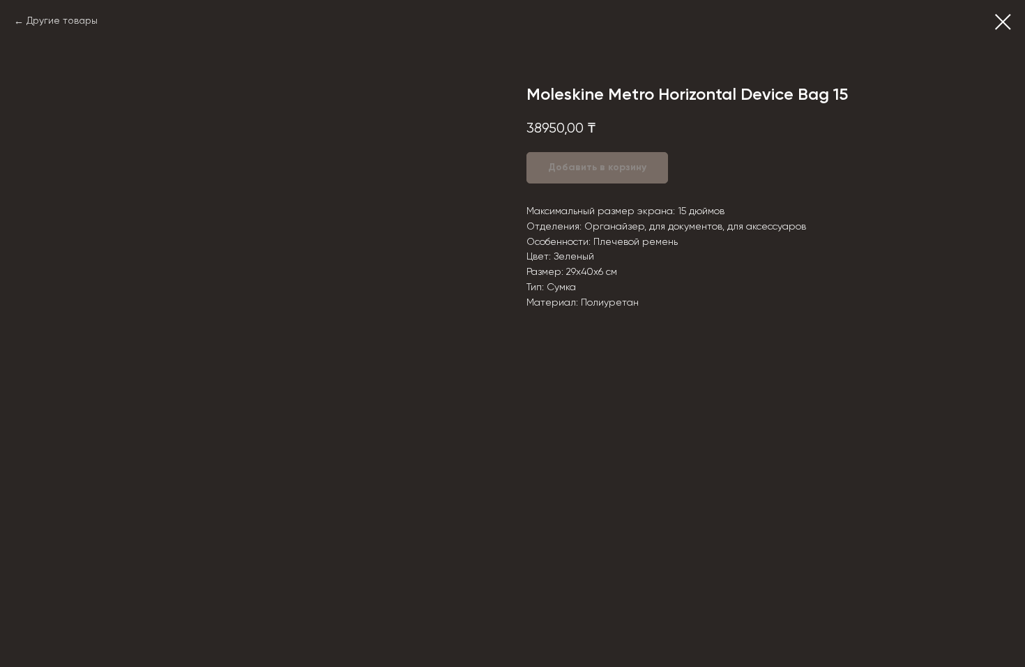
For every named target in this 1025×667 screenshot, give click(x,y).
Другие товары (62, 21)
